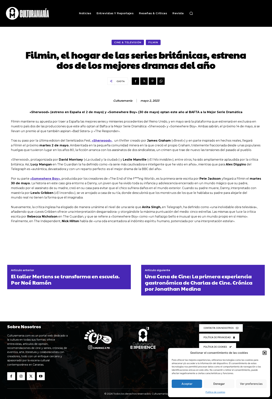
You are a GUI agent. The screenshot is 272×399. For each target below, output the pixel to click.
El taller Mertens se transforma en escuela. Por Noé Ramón (65, 279)
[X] (144, 81)
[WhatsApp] (161, 81)
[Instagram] (21, 376)
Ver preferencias (251, 384)
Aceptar (187, 384)
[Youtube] (41, 376)
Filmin (153, 42)
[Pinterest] (152, 81)
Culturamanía (122, 100)
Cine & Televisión (127, 42)
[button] (264, 353)
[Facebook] (135, 81)
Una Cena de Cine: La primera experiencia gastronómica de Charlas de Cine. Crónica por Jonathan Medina (198, 282)
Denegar (219, 384)
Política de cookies (215, 392)
